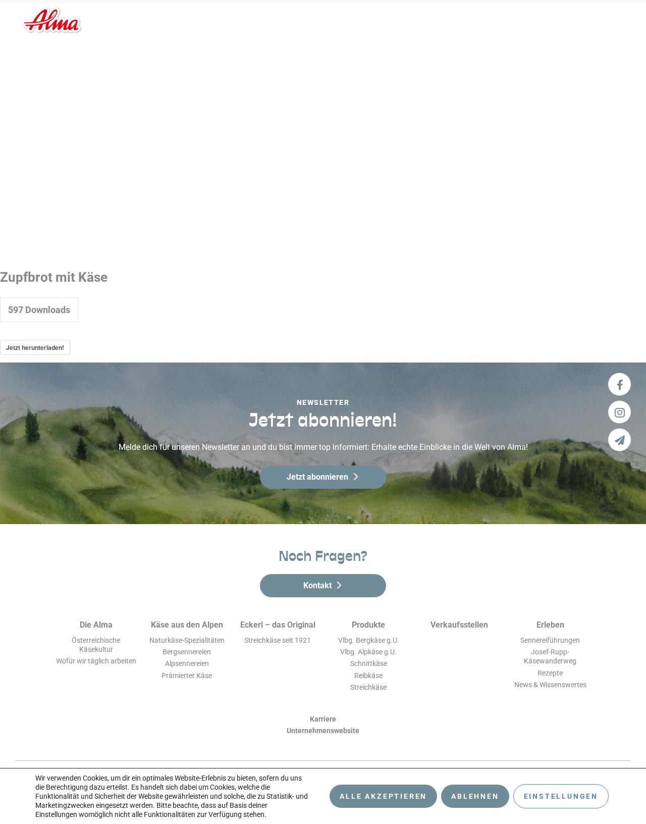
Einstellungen (561, 796)
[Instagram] (619, 412)
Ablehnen (475, 796)
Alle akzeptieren (383, 796)
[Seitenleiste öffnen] (614, 20)
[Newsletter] (619, 440)
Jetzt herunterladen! (35, 347)
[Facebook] (619, 384)
